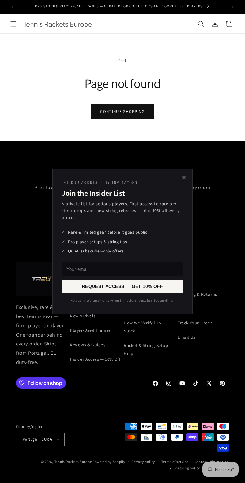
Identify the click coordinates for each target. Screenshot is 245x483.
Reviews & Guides (88, 345)
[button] (13, 24)
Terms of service (174, 461)
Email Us (187, 337)
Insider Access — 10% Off (95, 359)
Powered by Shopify (109, 461)
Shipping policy (187, 468)
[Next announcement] (233, 7)
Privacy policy (143, 461)
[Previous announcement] (12, 7)
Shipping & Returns (197, 294)
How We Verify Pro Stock (142, 327)
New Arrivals (82, 316)
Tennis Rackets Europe (73, 461)
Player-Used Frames (90, 330)
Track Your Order (195, 323)
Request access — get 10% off (122, 286)
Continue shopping (122, 111)
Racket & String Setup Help (146, 349)
